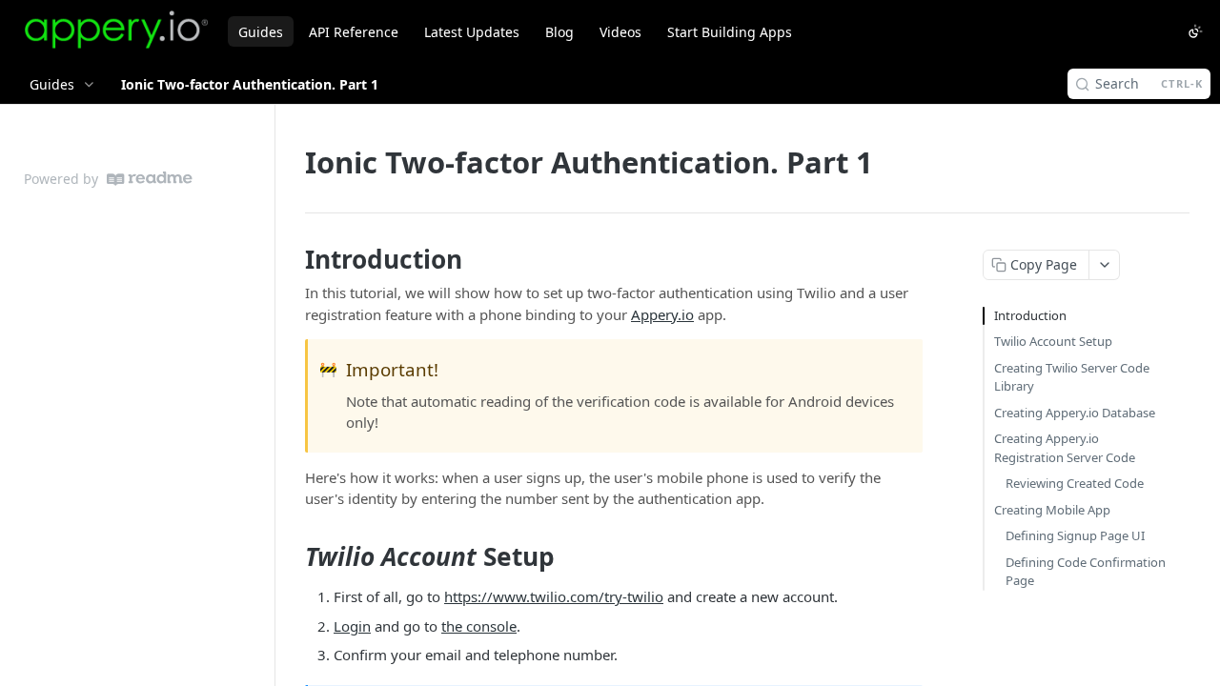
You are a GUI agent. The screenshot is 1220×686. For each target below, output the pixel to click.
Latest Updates (471, 32)
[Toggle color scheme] (1195, 31)
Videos (620, 32)
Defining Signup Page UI (1075, 535)
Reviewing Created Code (1075, 483)
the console (479, 626)
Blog (559, 32)
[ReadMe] (150, 179)
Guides (260, 32)
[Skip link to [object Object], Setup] (292, 556)
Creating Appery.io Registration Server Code (1064, 448)
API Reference (353, 32)
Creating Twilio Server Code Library (1071, 377)
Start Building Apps (729, 32)
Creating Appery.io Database (1074, 412)
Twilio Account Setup (1053, 341)
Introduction (1030, 315)
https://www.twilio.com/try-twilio (553, 596)
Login (352, 626)
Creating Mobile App (1052, 509)
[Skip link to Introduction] (292, 259)
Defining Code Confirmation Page (1086, 572)
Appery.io (662, 314)
